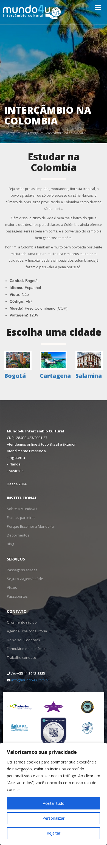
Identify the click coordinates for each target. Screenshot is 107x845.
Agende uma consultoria (26, 631)
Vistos (11, 587)
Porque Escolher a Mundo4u (29, 526)
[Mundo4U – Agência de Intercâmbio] (34, 12)
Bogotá (15, 376)
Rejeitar (53, 833)
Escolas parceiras (20, 517)
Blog (10, 543)
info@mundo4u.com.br (30, 680)
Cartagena (55, 376)
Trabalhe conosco (21, 657)
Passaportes (16, 596)
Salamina (88, 376)
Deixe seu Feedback (22, 639)
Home (9, 133)
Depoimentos (17, 535)
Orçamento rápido (21, 622)
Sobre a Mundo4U (21, 508)
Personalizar (53, 818)
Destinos (30, 133)
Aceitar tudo (53, 803)
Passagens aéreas (21, 569)
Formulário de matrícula (25, 648)
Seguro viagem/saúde (24, 578)
